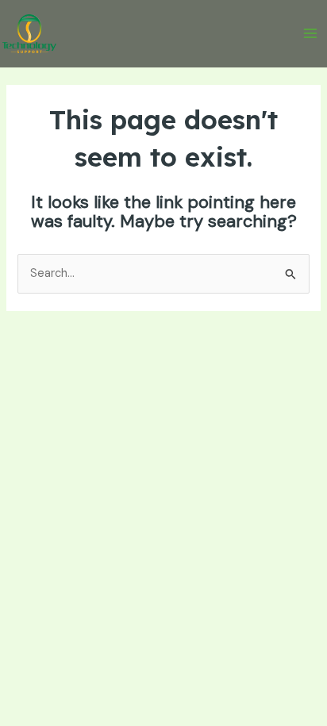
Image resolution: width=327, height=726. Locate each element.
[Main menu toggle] (310, 33)
